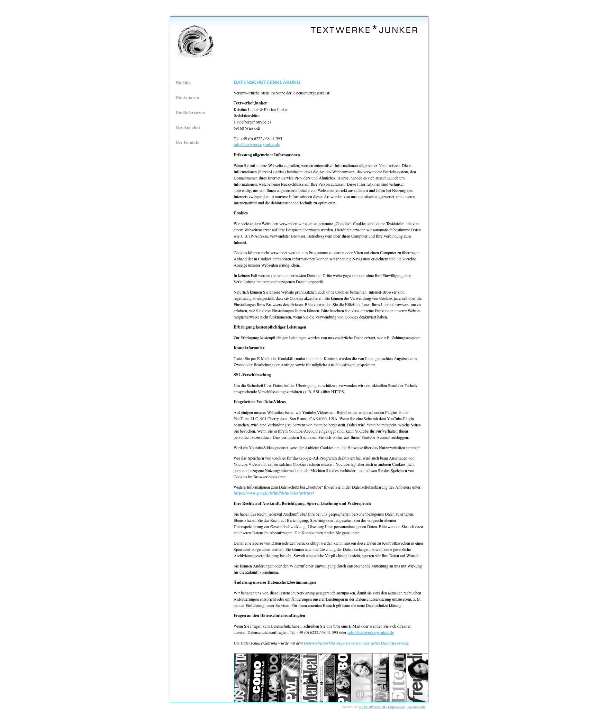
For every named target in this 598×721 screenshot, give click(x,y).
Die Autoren (187, 97)
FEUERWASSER (372, 706)
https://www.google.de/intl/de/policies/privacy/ (274, 493)
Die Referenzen (190, 112)
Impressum (396, 706)
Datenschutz (416, 706)
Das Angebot (187, 127)
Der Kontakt (187, 142)
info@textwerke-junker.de (257, 144)
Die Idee (183, 82)
